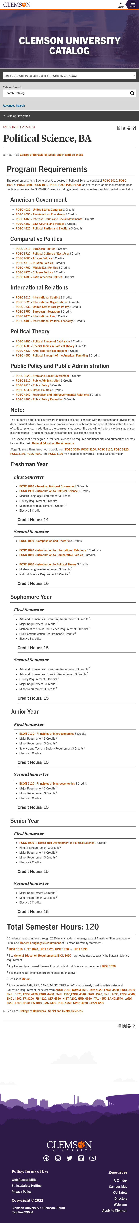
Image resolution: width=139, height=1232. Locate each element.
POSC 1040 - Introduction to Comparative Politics (51, 555)
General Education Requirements (53, 443)
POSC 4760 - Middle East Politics (37, 267)
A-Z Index (120, 1180)
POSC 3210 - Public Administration (38, 380)
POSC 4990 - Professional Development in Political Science (56, 842)
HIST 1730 (62, 949)
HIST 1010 (16, 949)
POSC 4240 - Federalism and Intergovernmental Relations (52, 394)
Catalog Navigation (18, 115)
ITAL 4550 (99, 998)
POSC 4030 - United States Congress (39, 209)
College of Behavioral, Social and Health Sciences (51, 154)
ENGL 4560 (14, 998)
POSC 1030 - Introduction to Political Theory (48, 564)
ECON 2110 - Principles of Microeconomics (46, 733)
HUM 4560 (85, 998)
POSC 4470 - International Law (35, 316)
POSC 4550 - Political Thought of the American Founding (52, 355)
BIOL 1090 (64, 955)
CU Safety (120, 1192)
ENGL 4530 (111, 994)
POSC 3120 (121, 449)
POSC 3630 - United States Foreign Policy (42, 306)
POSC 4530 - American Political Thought (41, 350)
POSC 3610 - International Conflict (38, 297)
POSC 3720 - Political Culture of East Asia (42, 253)
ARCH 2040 (62, 989)
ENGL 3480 (111, 989)
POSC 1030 (40, 184)
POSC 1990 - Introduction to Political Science (48, 491)
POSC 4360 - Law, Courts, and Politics (40, 223)
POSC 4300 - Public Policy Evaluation (39, 399)
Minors (26, 979)
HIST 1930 (80, 949)
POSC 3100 (88, 449)
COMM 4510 (80, 989)
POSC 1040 (24, 184)
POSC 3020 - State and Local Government (42, 375)
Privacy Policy (21, 1191)
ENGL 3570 (14, 994)
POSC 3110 (105, 449)
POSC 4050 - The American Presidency (40, 214)
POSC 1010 (110, 180)
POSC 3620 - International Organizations (41, 302)
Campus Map (118, 1186)
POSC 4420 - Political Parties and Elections (43, 228)
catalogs (29, 1225)
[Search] (132, 93)
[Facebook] (46, 1160)
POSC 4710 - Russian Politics (34, 263)
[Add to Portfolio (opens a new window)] (124, 128)
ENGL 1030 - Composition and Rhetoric (44, 540)
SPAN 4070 (80, 1003)
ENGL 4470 (30, 994)
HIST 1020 (31, 949)
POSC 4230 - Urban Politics (33, 390)
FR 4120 (40, 998)
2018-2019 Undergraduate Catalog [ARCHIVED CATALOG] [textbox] (41, 75)
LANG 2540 (115, 998)
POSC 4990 (73, 184)
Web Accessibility (24, 1179)
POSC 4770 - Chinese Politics (34, 272)
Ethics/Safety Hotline (26, 1185)
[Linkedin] (81, 1160)
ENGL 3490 (127, 989)
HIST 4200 (69, 998)
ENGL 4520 (94, 994)
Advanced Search (14, 105)
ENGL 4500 (63, 994)
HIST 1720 (46, 949)
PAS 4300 (50, 1003)
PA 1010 (36, 1003)
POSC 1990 (57, 184)
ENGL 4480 (46, 994)
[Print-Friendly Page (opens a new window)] (129, 128)
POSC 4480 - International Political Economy (44, 321)
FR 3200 (28, 998)
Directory (120, 1198)
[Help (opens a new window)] (134, 128)
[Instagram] (58, 1160)
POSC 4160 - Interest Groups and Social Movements (49, 219)
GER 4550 (54, 998)
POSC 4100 (55, 453)
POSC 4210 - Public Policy (32, 385)
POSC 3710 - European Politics (35, 248)
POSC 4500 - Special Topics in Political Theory (45, 346)
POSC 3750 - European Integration (38, 311)
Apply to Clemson (114, 1210)
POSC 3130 (17, 453)
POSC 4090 (34, 453)
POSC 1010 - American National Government (47, 486)
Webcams (120, 1204)
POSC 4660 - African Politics (34, 258)
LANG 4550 (22, 1003)
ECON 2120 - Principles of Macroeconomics (47, 783)
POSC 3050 (72, 449)
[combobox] (69, 75)
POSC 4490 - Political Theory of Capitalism (43, 341)
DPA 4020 (96, 989)
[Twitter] (69, 1160)
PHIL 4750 (64, 1003)
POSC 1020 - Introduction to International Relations (52, 550)
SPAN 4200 (96, 1003)
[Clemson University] (17, 6)
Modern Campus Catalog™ (102, 1225)
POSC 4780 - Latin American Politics (39, 277)
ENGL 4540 (127, 994)
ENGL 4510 (78, 994)
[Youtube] (93, 1160)
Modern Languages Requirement (40, 943)
